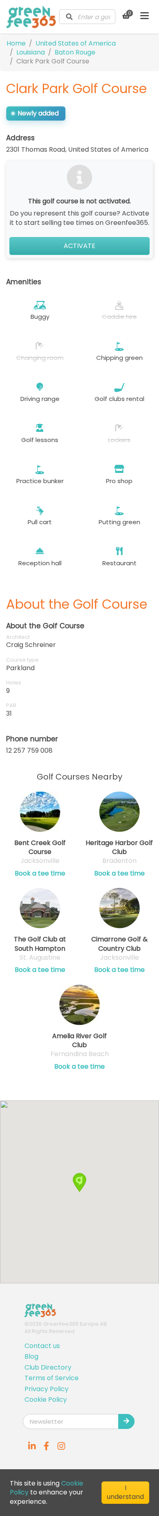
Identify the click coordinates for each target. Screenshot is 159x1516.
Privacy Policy (46, 1389)
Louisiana (30, 52)
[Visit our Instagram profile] (61, 1446)
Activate (79, 245)
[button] (79, 1182)
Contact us (42, 1345)
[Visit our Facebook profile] (46, 1446)
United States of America (75, 43)
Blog (31, 1356)
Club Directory (47, 1367)
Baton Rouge (75, 52)
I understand (125, 1492)
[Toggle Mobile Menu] (144, 17)
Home (16, 43)
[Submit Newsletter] (126, 1421)
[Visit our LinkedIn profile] (31, 1446)
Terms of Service (51, 1378)
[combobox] (87, 16)
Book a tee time (40, 873)
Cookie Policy (45, 1399)
